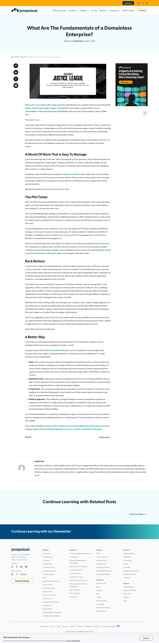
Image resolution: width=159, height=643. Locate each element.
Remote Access (47, 591)
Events (98, 587)
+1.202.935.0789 (23, 554)
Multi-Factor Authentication (51, 581)
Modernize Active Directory (78, 580)
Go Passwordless (75, 573)
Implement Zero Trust (76, 577)
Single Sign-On (47, 605)
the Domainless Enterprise (58, 350)
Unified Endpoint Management (52, 612)
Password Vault (47, 585)
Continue (146, 638)
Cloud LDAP (46, 560)
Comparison (74, 597)
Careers (125, 564)
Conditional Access (49, 567)
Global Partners (101, 564)
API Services (46, 553)
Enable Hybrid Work (76, 570)
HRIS (44, 578)
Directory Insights (48, 574)
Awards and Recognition (131, 571)
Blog (97, 594)
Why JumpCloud (59, 10)
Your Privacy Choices (109, 626)
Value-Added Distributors (104, 571)
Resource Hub (100, 583)
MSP (97, 553)
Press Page (126, 567)
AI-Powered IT (74, 557)
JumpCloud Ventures (129, 574)
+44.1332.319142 (21, 560)
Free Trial (142, 10)
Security (65, 626)
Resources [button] (114, 10)
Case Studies (100, 604)
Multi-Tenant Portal (102, 557)
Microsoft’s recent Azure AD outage (41, 104)
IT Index (98, 597)
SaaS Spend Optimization (51, 602)
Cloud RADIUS (47, 564)
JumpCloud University (103, 607)
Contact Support (128, 587)
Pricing (94, 10)
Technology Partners (102, 567)
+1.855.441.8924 (21, 557)
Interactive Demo (101, 601)
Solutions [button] (72, 10)
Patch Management (49, 588)
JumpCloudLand (101, 611)
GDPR (72, 626)
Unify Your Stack (75, 590)
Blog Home (15, 57)
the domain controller (70, 174)
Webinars (99, 590)
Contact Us (128, 3)
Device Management (49, 571)
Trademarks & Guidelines (92, 626)
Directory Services (104, 437)
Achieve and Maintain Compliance (80, 553)
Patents (79, 626)
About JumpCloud (129, 553)
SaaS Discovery (47, 598)
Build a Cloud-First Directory (79, 566)
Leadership (126, 557)
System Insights (47, 609)
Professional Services (130, 590)
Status (125, 601)
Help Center (127, 594)
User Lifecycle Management (51, 616)
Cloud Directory (48, 557)
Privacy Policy (44, 626)
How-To (23, 57)
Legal (58, 626)
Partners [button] (102, 10)
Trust (52, 626)
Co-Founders (127, 560)
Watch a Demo (129, 10)
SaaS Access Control (49, 595)
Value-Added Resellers (103, 574)
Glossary (126, 597)
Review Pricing (22, 581)
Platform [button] (83, 10)
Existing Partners (101, 560)
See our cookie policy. (73, 641)
